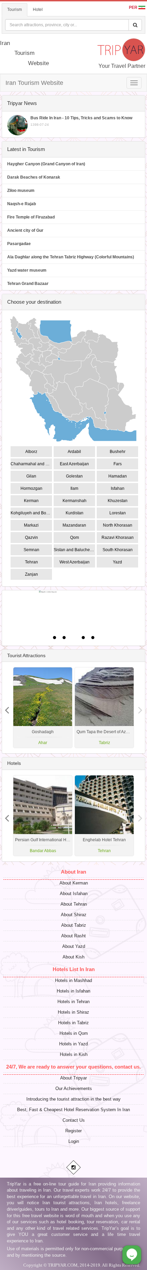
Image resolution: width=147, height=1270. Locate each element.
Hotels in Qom (73, 1033)
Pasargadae (19, 243)
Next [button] (6, 707)
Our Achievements (73, 1088)
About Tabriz (73, 925)
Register (73, 1130)
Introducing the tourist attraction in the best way (73, 1099)
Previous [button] (140, 707)
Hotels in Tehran (73, 1001)
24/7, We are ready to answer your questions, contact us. (73, 1067)
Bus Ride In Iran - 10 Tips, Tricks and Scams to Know (81, 121)
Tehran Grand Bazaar (28, 283)
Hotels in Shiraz (73, 1012)
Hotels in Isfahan (73, 991)
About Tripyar (73, 1077)
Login (73, 1141)
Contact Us (74, 1120)
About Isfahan (74, 893)
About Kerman (73, 883)
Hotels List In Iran (74, 969)
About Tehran (74, 904)
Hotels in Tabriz (73, 1022)
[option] (104, 707)
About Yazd (73, 946)
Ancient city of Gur (25, 230)
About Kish (73, 956)
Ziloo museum (21, 190)
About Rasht (73, 935)
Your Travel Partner (121, 66)
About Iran (73, 872)
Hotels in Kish (74, 1054)
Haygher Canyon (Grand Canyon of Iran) (46, 164)
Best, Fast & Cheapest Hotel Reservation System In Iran (73, 1109)
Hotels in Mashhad (73, 980)
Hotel (38, 9)
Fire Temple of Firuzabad (31, 217)
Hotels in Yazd (73, 1043)
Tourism (14, 9)
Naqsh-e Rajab (21, 203)
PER (133, 7)
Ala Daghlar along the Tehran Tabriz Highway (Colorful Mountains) (70, 257)
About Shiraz (73, 914)
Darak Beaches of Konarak (33, 177)
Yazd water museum (26, 270)
